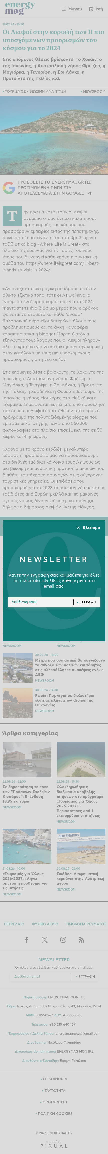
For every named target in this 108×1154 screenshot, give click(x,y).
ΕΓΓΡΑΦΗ (88, 602)
